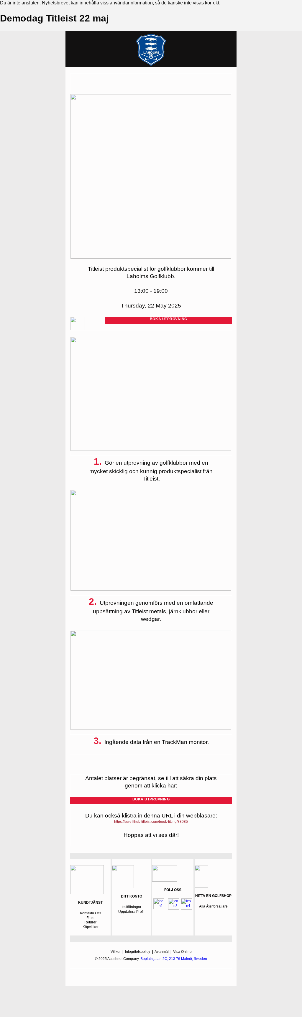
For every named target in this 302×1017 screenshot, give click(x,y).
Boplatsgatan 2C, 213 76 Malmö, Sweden (173, 959)
